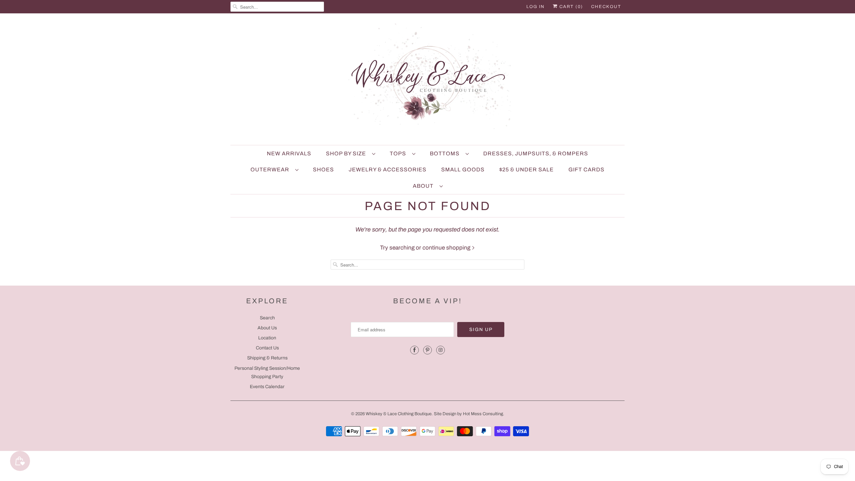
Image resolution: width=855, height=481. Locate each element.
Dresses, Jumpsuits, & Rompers (535, 153)
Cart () (570, 6)
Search (267, 317)
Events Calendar (267, 386)
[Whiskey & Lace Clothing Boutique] (427, 80)
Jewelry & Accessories (387, 169)
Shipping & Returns (267, 357)
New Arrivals (289, 153)
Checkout (606, 6)
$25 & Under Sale (526, 169)
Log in (535, 6)
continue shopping (447, 248)
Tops (399, 153)
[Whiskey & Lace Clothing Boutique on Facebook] (414, 350)
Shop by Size (347, 153)
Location (267, 337)
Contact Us (267, 347)
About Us (267, 327)
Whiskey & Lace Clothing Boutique (399, 414)
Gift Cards (586, 169)
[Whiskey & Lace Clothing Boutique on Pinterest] (427, 350)
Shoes (323, 169)
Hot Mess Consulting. (483, 414)
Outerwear (271, 169)
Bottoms (446, 153)
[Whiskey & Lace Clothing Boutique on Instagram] (440, 350)
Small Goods (463, 169)
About (424, 186)
